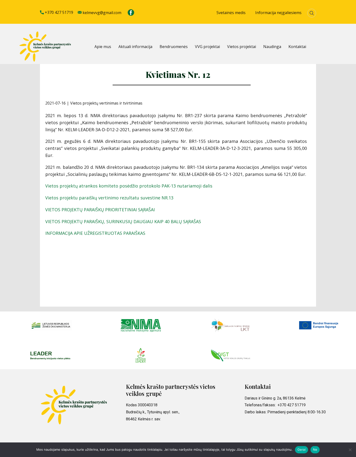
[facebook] (131, 12)
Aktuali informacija (135, 46)
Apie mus (102, 46)
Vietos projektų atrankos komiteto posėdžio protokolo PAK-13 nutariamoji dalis (128, 186)
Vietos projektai (241, 46)
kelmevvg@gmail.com (101, 12)
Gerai (301, 449)
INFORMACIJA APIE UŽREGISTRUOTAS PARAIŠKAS (95, 233)
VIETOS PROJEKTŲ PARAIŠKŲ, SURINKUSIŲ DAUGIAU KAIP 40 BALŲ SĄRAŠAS (123, 221)
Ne (315, 449)
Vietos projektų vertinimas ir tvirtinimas (106, 103)
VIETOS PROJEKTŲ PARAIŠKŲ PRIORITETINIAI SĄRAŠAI (100, 209)
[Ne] (350, 449)
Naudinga (272, 46)
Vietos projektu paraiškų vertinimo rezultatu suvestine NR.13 (109, 198)
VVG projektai (207, 46)
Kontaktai (297, 46)
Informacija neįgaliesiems (278, 12)
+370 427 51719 (58, 12)
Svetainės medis (231, 12)
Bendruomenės (174, 46)
